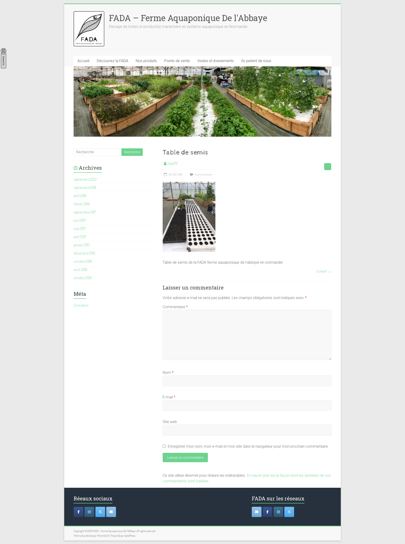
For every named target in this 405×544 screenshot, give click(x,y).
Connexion (81, 305)
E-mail (169, 397)
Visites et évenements (215, 61)
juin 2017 (80, 220)
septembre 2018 (85, 187)
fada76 (173, 163)
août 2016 (80, 269)
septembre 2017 (85, 212)
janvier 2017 (82, 245)
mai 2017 (80, 228)
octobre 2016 (83, 261)
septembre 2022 (85, 179)
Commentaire (175, 307)
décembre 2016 (84, 253)
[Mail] (111, 512)
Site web (170, 422)
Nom (168, 372)
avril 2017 (80, 236)
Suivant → (323, 271)
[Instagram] (89, 512)
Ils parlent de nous (256, 61)
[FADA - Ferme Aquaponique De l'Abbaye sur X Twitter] (289, 512)
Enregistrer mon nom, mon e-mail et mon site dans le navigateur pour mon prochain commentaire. (248, 446)
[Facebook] (78, 512)
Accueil (83, 61)
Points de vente (177, 61)
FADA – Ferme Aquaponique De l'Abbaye (188, 17)
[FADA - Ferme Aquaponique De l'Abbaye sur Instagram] (278, 512)
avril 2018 (80, 195)
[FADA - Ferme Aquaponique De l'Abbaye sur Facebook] (267, 512)
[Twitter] (100, 512)
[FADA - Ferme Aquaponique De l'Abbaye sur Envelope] (257, 512)
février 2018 (82, 204)
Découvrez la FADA (112, 61)
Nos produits (146, 61)
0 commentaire (203, 174)
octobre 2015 (83, 277)
